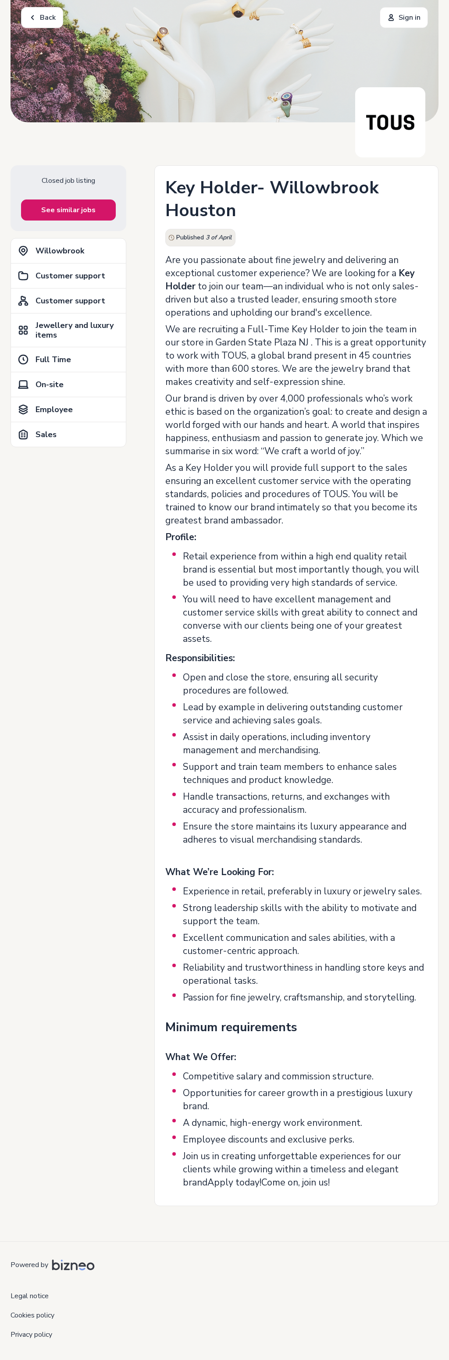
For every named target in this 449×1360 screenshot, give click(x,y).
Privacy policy (31, 1334)
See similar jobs (68, 210)
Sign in (409, 17)
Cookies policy (32, 1315)
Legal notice (30, 1296)
